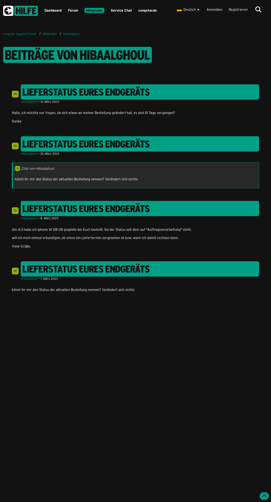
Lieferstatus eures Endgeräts (86, 92)
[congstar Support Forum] (20, 10)
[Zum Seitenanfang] (264, 496)
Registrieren (238, 9)
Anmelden (214, 9)
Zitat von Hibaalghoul (37, 168)
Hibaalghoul (29, 102)
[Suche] (258, 9)
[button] (188, 9)
